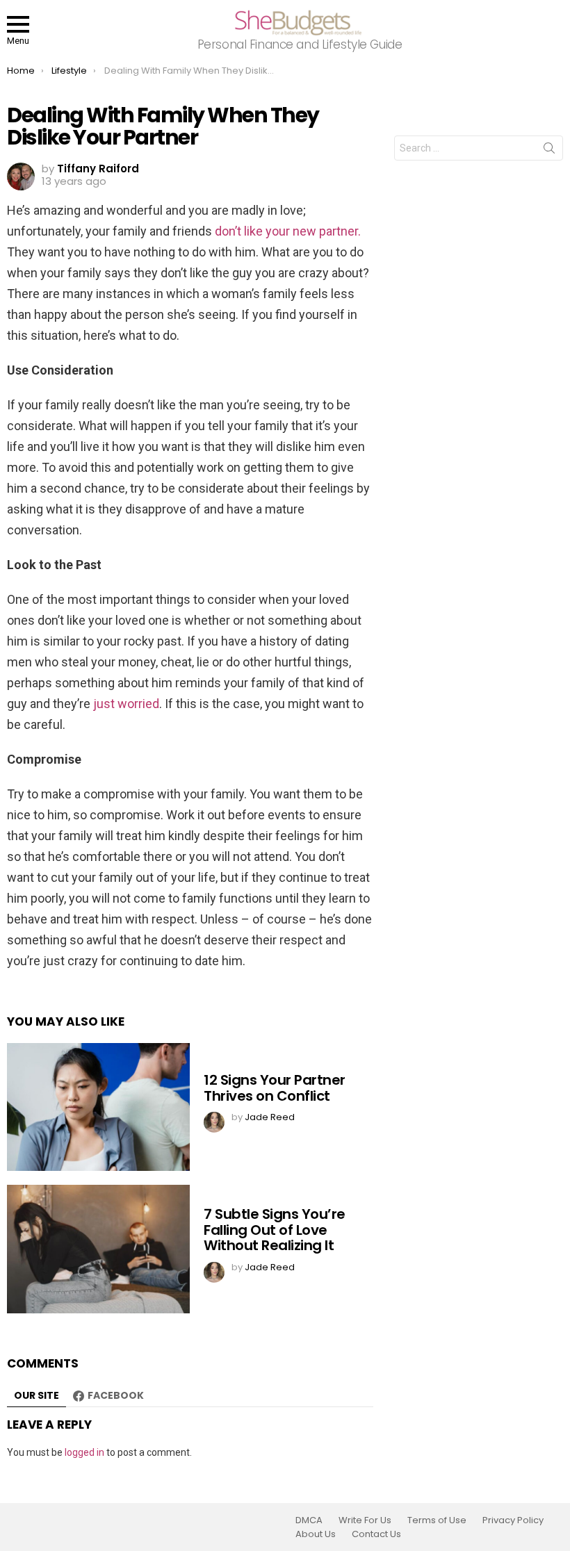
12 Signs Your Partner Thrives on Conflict (274, 1088)
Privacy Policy (513, 1520)
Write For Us (365, 1520)
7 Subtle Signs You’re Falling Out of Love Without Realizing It (274, 1229)
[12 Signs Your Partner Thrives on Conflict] (98, 1107)
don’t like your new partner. (288, 231)
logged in (84, 1452)
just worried (126, 703)
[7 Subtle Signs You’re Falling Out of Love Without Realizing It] (98, 1249)
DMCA (309, 1520)
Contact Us (376, 1534)
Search (549, 151)
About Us (315, 1534)
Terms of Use (436, 1520)
